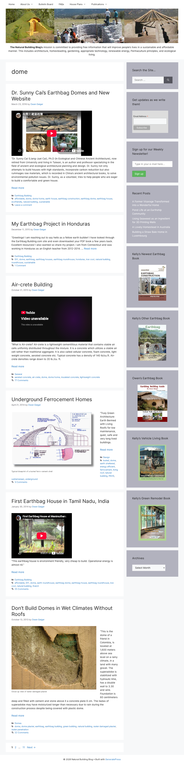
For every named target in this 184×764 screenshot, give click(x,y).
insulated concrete (70, 377)
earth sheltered (107, 463)
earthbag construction (69, 198)
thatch (36, 586)
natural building (30, 202)
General (18, 374)
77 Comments (21, 380)
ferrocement (106, 469)
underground (31, 479)
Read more (18, 187)
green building (70, 726)
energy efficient (107, 466)
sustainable (44, 202)
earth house (51, 198)
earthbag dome (88, 198)
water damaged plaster (104, 726)
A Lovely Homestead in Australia (151, 227)
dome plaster (27, 726)
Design (106, 457)
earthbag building (53, 726)
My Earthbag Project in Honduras (51, 224)
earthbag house (104, 198)
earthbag (30, 259)
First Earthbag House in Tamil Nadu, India (60, 501)
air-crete (36, 377)
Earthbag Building (23, 195)
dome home (38, 198)
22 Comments (22, 732)
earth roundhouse (45, 583)
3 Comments (21, 482)
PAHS (111, 476)
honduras (80, 259)
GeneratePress (113, 759)
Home (12, 4)
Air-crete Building (32, 284)
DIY (16, 259)
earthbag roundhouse (64, 259)
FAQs (61, 4)
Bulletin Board (46, 4)
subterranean (18, 479)
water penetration (20, 729)
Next (31, 747)
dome (28, 198)
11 (24, 747)
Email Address (140, 116)
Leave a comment (23, 205)
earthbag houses (44, 259)
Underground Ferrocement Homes (52, 399)
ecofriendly (17, 202)
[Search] (168, 80)
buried (106, 460)
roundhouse (17, 262)
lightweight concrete (90, 377)
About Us (25, 4)
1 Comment (20, 265)
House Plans (76, 4)
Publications (97, 4)
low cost (90, 259)
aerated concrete (23, 377)
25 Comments (22, 589)
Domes (18, 723)
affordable (20, 198)
